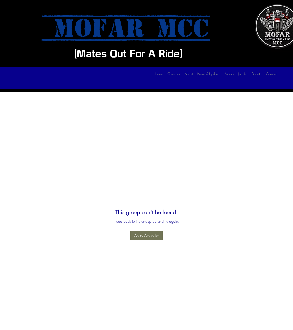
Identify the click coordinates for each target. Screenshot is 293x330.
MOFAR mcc (126, 28)
